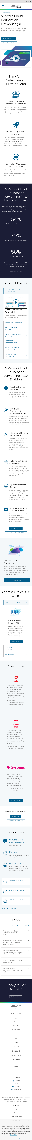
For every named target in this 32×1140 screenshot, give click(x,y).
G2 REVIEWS (15, 816)
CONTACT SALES (16, 996)
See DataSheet (16, 528)
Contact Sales (17, 1089)
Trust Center (16, 1046)
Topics (16, 1042)
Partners (13, 852)
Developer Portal (17, 864)
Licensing (16, 1066)
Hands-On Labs (16, 1063)
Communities (16, 1025)
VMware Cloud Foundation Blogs (17, 841)
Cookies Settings (15, 1138)
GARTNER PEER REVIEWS (16, 820)
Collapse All (26, 925)
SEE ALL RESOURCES (8, 908)
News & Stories (16, 1038)
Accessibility (16, 1105)
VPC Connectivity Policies (18, 900)
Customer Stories (16, 1029)
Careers (16, 1022)
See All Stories (16, 800)
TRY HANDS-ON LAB (8, 42)
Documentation (16, 1059)
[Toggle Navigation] (3, 5)
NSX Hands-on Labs (16, 890)
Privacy (16, 1109)
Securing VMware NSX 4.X (18, 880)
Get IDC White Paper (15, 272)
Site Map (16, 1112)
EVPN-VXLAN (23, 444)
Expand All (15, 925)
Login (27, 1)
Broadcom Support (16, 1055)
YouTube (17, 1086)
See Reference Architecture (16, 532)
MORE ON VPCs (16, 641)
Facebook (17, 1077)
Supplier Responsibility (16, 1116)
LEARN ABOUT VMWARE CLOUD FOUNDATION (17, 580)
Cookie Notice (13, 1134)
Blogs (16, 1018)
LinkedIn (17, 1080)
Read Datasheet (8, 38)
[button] (16, 933)
